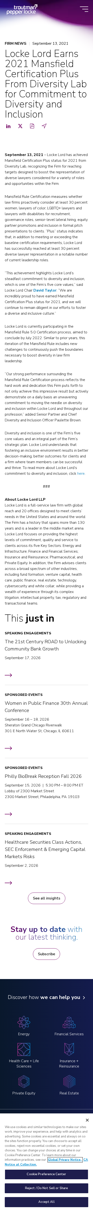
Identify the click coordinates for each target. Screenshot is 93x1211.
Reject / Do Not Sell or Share (46, 1188)
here (81, 473)
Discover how (44, 997)
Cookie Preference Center (46, 1174)
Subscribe (46, 954)
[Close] (87, 1120)
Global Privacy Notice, (65, 1160)
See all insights (46, 898)
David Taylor (45, 290)
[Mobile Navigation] (84, 9)
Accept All (46, 1202)
